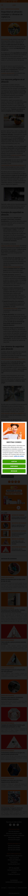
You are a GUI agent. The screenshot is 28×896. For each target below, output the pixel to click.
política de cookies (19, 456)
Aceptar (14, 461)
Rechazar (14, 471)
